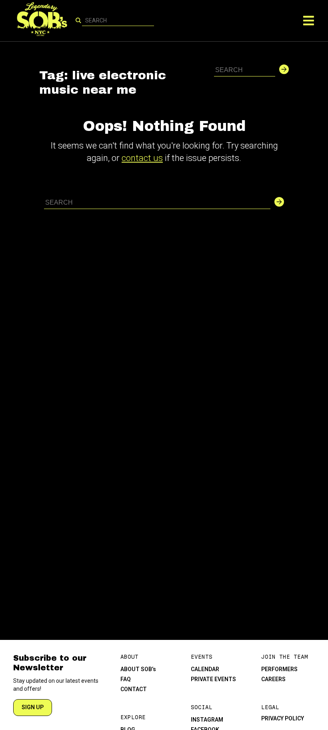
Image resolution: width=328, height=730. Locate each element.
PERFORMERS (279, 669)
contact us (142, 158)
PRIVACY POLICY (282, 718)
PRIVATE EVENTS (213, 679)
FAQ (125, 679)
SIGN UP (33, 707)
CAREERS (273, 679)
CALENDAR (205, 669)
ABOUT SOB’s (138, 669)
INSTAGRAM (207, 719)
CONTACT (133, 689)
